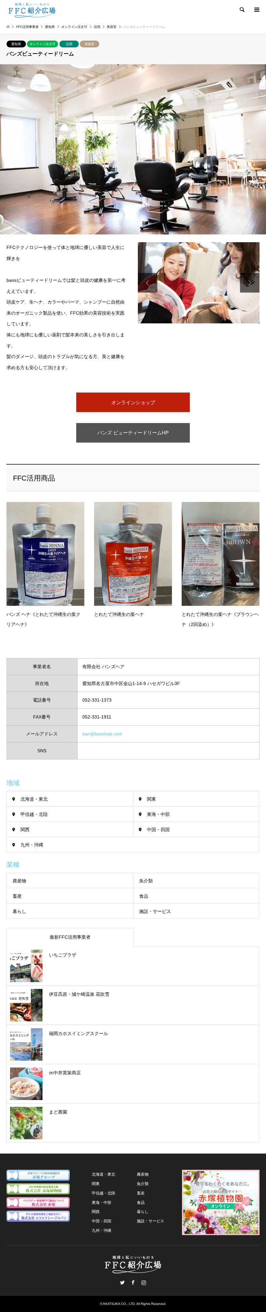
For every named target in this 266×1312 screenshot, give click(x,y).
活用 (69, 44)
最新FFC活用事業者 (70, 937)
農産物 (19, 880)
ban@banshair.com (102, 733)
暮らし (19, 911)
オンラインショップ (133, 402)
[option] (199, 282)
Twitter (122, 1282)
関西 (25, 829)
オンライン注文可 (42, 44)
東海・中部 (158, 814)
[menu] (256, 9)
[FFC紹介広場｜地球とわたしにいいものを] (31, 9)
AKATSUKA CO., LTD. (119, 1304)
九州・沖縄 (31, 844)
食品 (143, 896)
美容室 (89, 44)
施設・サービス (155, 911)
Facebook (133, 1282)
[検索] (241, 9)
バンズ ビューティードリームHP (133, 432)
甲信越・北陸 (34, 814)
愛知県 (16, 44)
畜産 (17, 896)
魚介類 (146, 880)
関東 (151, 799)
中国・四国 (158, 829)
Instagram (143, 1282)
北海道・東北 (34, 799)
